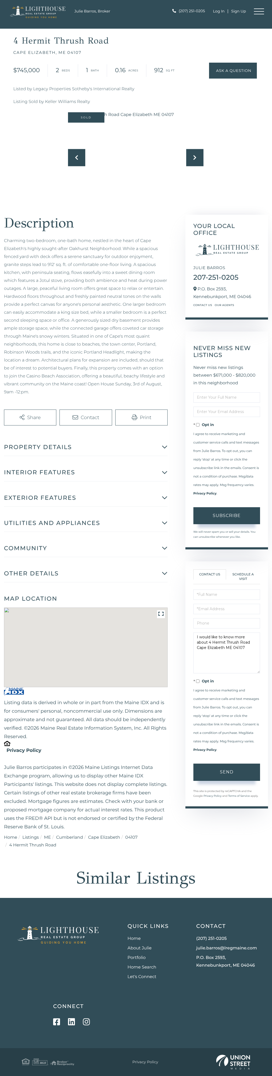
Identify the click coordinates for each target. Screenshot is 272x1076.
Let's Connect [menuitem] (142, 976)
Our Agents (224, 305)
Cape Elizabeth (104, 837)
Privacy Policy (23, 750)
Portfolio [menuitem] (137, 957)
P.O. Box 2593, (225, 961)
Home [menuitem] (134, 938)
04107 (131, 837)
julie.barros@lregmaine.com (226, 948)
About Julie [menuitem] (140, 948)
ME (47, 837)
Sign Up (238, 11)
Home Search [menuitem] (142, 967)
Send (226, 771)
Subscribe (227, 515)
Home (10, 837)
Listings (30, 837)
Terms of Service (239, 796)
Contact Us (202, 305)
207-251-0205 (216, 277)
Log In (219, 11)
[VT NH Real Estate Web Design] (233, 1062)
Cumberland (69, 837)
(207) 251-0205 (192, 10)
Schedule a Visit (243, 577)
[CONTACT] (233, 71)
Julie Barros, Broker (92, 11)
